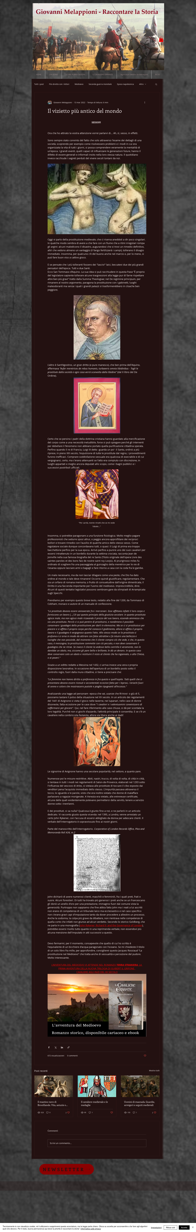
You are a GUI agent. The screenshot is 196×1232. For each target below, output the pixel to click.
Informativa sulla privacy (91, 1228)
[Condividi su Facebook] (49, 1047)
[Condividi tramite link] (68, 1047)
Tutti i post (39, 84)
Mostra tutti (154, 1070)
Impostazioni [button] (156, 1227)
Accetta (184, 1227)
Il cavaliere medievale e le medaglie (94, 1103)
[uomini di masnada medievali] (140, 1086)
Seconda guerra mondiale (100, 84)
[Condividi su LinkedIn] (62, 1047)
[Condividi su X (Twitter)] (55, 1047)
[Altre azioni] (144, 102)
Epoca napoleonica (125, 84)
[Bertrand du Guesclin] (53, 1086)
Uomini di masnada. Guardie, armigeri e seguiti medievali (139, 1103)
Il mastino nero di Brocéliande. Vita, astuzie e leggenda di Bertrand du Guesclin (52, 1103)
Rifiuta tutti (170, 1227)
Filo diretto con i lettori (59, 84)
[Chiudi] (192, 1227)
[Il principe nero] (97, 1086)
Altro (141, 84)
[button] (161, 39)
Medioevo (79, 84)
